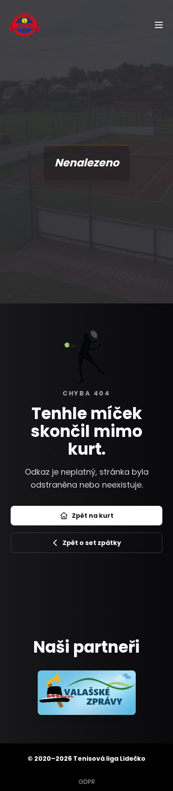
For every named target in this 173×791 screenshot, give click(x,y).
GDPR (87, 781)
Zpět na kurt (93, 515)
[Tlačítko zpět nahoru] (156, 767)
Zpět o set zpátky (92, 542)
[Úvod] (24, 24)
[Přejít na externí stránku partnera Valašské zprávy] (87, 692)
